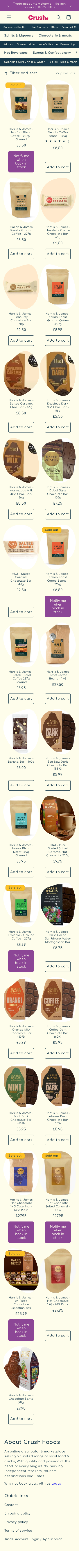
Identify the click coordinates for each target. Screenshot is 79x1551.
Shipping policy (17, 1513)
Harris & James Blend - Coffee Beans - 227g (58, 132)
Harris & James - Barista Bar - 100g (21, 760)
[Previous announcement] (8, 6)
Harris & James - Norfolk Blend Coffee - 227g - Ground (21, 134)
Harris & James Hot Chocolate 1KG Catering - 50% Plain (21, 1205)
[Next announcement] (71, 6)
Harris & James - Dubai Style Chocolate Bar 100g (57, 492)
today (56, 1483)
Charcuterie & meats (55, 35)
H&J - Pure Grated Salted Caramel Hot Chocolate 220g (57, 850)
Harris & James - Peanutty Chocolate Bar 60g (21, 319)
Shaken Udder (26, 44)
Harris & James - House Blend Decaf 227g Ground (21, 850)
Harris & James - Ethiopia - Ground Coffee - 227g (21, 935)
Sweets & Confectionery (52, 52)
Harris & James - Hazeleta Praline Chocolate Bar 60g (57, 232)
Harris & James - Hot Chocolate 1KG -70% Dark (57, 1301)
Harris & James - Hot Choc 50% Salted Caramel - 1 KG (57, 1205)
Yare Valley (46, 44)
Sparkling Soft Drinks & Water (24, 61)
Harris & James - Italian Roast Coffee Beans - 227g (57, 579)
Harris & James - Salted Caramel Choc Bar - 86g (21, 404)
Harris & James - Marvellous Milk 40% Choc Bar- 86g (21, 492)
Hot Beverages (16, 52)
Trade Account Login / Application (33, 1539)
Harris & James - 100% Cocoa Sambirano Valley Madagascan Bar (58, 937)
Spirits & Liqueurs (18, 35)
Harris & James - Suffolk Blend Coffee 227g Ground (21, 677)
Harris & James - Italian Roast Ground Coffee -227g (57, 319)
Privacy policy (16, 1522)
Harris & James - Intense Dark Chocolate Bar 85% (57, 1118)
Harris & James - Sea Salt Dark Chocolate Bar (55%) (57, 763)
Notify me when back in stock (21, 161)
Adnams (9, 44)
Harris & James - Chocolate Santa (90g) (21, 1399)
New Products (39, 27)
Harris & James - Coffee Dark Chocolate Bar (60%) (57, 1031)
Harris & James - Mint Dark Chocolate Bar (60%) (21, 1118)
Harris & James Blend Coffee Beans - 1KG (58, 675)
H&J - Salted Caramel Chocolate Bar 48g (21, 579)
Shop (54, 27)
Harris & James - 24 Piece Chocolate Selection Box (21, 1302)
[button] (9, 17)
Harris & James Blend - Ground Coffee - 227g (21, 230)
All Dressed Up (65, 44)
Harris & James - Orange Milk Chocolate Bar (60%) (21, 1031)
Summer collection (15, 27)
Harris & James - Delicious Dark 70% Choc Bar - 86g (57, 405)
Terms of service (18, 1530)
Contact (11, 1505)
